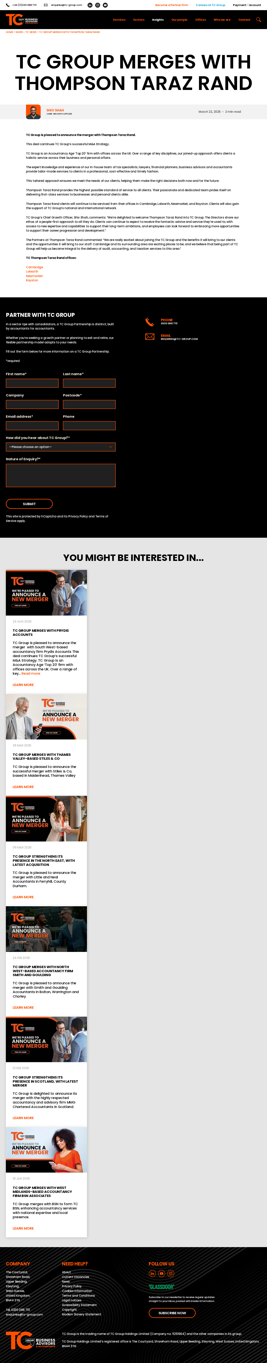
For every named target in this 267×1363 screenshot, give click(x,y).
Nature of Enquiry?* (23, 459)
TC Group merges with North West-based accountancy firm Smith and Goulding (46, 961)
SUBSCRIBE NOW (172, 1313)
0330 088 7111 (169, 323)
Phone (68, 416)
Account (255, 5)
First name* (16, 374)
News (19, 32)
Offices (200, 20)
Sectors (138, 20)
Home (9, 32)
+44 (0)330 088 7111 (24, 5)
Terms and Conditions (78, 1296)
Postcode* (72, 395)
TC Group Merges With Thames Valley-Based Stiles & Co (46, 745)
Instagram (97, 5)
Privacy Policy (78, 516)
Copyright (69, 1310)
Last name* (73, 374)
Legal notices (71, 1300)
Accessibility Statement (79, 1305)
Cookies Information (77, 1291)
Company (15, 395)
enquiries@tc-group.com (66, 5)
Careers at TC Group (210, 5)
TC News (31, 32)
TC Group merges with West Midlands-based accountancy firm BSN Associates (46, 1182)
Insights (158, 20)
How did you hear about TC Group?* (38, 438)
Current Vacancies (75, 1277)
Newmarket (34, 276)
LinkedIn (90, 5)
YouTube (105, 5)
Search (258, 20)
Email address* (19, 416)
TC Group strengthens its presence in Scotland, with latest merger (46, 1072)
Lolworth (32, 271)
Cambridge (34, 267)
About (66, 1272)
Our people (179, 20)
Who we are (222, 20)
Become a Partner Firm (171, 5)
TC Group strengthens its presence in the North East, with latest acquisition (46, 851)
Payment (239, 5)
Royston (32, 280)
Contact (244, 20)
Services (119, 20)
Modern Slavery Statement (81, 1314)
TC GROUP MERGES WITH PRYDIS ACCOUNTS (46, 632)
